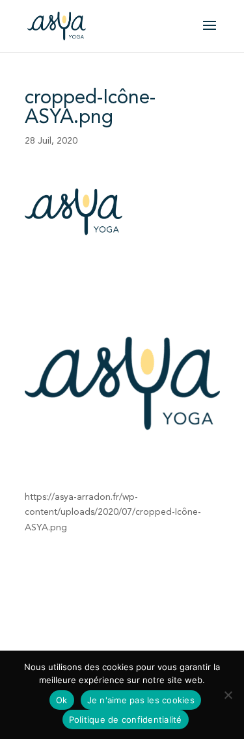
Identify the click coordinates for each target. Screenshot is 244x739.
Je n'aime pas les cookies (141, 700)
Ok (62, 700)
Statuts (123, 594)
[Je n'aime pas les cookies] (227, 694)
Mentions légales (60, 634)
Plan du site (55, 649)
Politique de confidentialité (159, 634)
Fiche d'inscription (62, 594)
